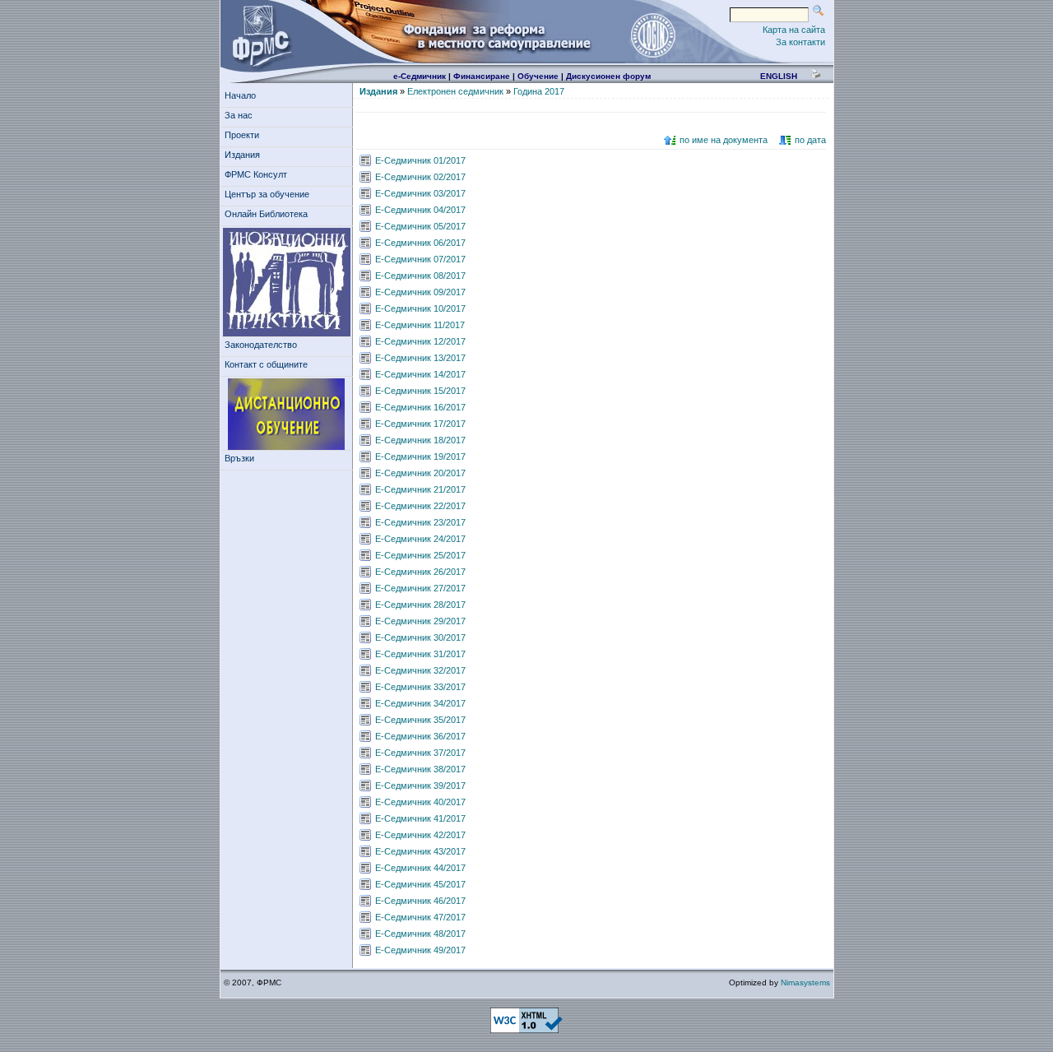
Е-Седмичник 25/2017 (420, 555)
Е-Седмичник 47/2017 (420, 917)
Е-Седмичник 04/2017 (420, 210)
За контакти (800, 42)
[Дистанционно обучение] (286, 414)
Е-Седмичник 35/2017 (420, 720)
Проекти (242, 135)
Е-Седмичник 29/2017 (420, 621)
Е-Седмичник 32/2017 (420, 670)
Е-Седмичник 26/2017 (420, 572)
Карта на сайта (794, 30)
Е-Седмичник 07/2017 (420, 259)
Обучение (538, 76)
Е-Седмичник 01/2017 (420, 160)
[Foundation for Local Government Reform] (258, 34)
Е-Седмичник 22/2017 (420, 506)
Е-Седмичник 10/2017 (420, 308)
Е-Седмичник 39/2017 (420, 785)
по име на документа (724, 140)
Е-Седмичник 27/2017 (420, 588)
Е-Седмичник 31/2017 (420, 654)
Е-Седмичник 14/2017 (420, 374)
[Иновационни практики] (286, 282)
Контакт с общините (266, 364)
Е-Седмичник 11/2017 (420, 325)
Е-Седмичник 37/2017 (420, 753)
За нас (239, 115)
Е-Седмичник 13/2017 (420, 358)
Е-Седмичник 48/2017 (420, 933)
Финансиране (481, 76)
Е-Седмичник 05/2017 (420, 226)
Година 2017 (538, 91)
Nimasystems (805, 982)
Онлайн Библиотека (266, 214)
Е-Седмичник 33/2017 (420, 687)
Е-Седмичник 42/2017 (420, 835)
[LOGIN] (652, 34)
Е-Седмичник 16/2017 (420, 407)
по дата (810, 140)
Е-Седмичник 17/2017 (420, 424)
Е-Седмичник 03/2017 (420, 193)
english (778, 76)
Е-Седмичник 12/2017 (420, 341)
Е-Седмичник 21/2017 (420, 489)
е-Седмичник (419, 76)
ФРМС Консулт (256, 174)
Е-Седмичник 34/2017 (420, 703)
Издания (242, 155)
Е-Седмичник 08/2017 (420, 275)
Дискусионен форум (608, 76)
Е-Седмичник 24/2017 (420, 539)
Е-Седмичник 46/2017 (420, 901)
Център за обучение (267, 194)
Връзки (239, 458)
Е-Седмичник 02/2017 (420, 177)
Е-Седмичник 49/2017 (420, 950)
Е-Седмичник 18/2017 (420, 440)
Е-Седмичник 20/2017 (420, 473)
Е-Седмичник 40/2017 (420, 802)
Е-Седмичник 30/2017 (420, 637)
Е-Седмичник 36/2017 (420, 736)
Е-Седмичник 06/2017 (420, 243)
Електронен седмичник (455, 91)
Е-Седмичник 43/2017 (420, 851)
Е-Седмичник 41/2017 (420, 818)
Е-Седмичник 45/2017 (420, 884)
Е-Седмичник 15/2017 (420, 391)
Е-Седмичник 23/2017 (420, 522)
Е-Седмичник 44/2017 (420, 868)
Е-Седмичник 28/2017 (420, 604)
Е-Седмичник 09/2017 (420, 292)
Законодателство (261, 345)
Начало (240, 95)
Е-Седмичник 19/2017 (420, 456)
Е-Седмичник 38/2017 (420, 769)
